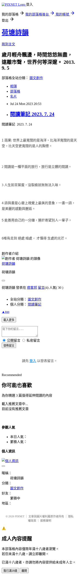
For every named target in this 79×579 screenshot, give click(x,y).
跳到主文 (8, 44)
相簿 (13, 86)
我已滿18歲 (10, 570)
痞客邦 (32, 287)
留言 (41, 287)
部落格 (15, 91)
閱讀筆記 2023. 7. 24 (32, 114)
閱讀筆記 (34, 304)
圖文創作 (36, 78)
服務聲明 (45, 520)
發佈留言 (8, 345)
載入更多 (8, 320)
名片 (13, 96)
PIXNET (19, 516)
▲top (5, 312)
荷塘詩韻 (15, 32)
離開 (24, 570)
